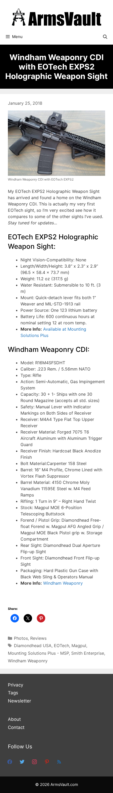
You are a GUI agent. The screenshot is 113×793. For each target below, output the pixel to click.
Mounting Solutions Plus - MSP (38, 653)
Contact (16, 727)
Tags (13, 692)
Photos (21, 638)
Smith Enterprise (87, 653)
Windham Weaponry (63, 583)
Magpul (78, 645)
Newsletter (19, 701)
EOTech (61, 645)
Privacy (15, 685)
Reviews (38, 638)
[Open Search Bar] (105, 37)
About (14, 719)
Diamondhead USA (33, 645)
